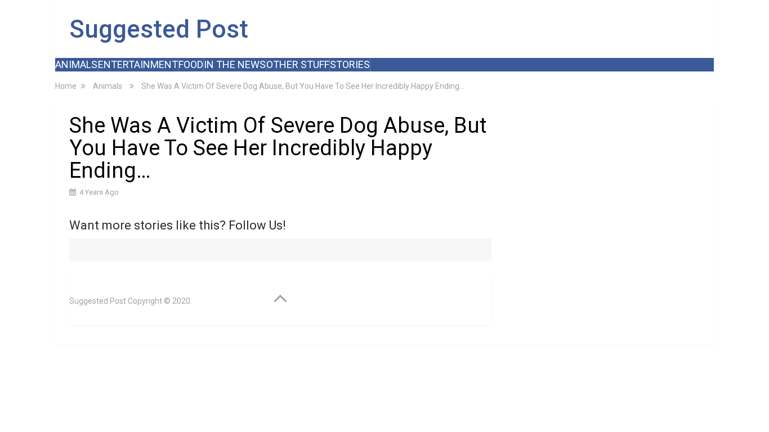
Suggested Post (158, 29)
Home (66, 86)
